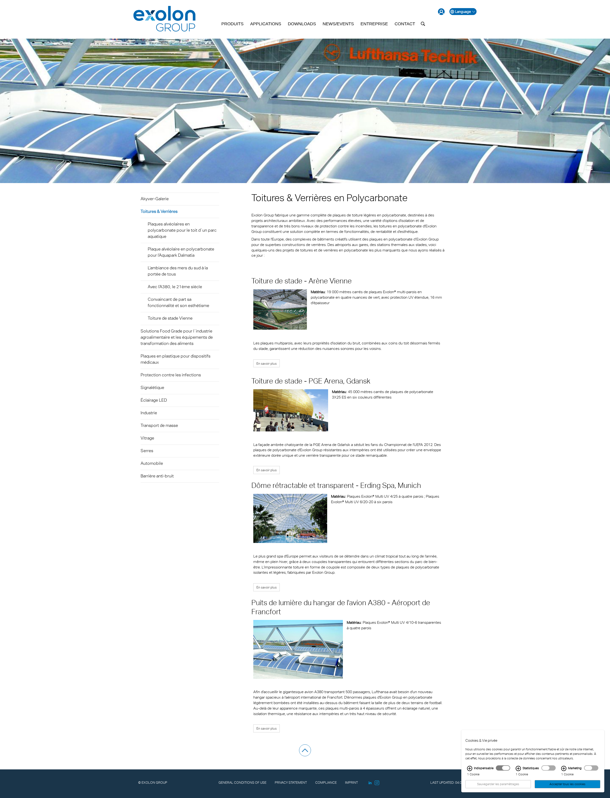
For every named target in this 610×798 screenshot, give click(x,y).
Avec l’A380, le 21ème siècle (175, 286)
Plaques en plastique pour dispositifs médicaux (175, 359)
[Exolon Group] (164, 19)
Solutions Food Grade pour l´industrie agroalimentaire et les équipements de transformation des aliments (177, 337)
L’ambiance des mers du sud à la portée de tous (178, 270)
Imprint (351, 782)
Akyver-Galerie (155, 198)
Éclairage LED (154, 400)
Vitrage (147, 437)
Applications (265, 23)
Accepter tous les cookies (567, 784)
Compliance (326, 782)
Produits (232, 23)
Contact (405, 23)
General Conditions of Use (242, 782)
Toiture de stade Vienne (170, 318)
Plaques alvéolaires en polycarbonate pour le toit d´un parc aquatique (182, 230)
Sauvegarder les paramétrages (498, 784)
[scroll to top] (305, 750)
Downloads (302, 23)
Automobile (152, 463)
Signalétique (152, 387)
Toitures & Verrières (159, 211)
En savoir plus (266, 363)
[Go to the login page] (441, 11)
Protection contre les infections (171, 374)
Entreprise (374, 23)
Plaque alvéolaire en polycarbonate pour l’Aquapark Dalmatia (181, 252)
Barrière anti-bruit (157, 475)
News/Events (338, 23)
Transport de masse (159, 425)
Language (463, 11)
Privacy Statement (291, 782)
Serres (147, 450)
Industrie (149, 412)
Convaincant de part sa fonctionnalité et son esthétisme (178, 302)
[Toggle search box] (422, 24)
